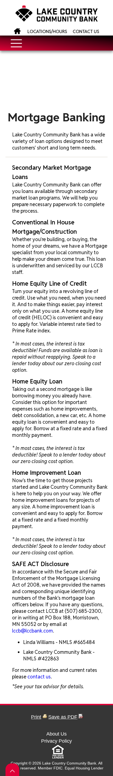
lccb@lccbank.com (32, 631)
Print (36, 717)
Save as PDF (62, 717)
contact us (39, 676)
